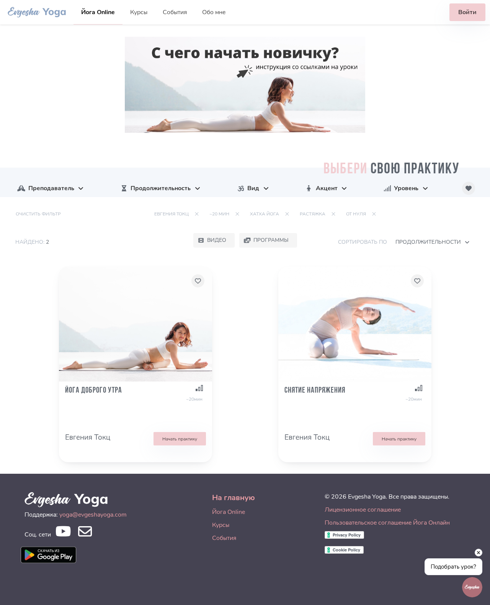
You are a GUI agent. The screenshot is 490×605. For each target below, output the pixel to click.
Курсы (138, 12)
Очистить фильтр (38, 214)
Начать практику (179, 439)
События (175, 12)
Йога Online (98, 12)
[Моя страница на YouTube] (63, 533)
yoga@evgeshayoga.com (93, 514)
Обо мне (213, 12)
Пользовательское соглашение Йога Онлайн (387, 523)
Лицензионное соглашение (363, 510)
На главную (233, 497)
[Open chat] (472, 587)
